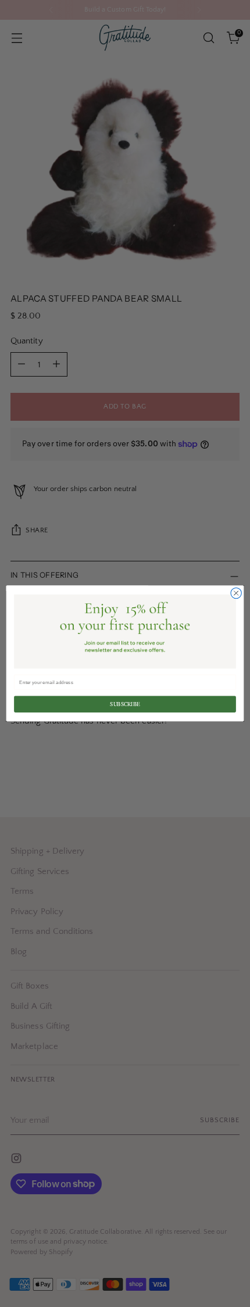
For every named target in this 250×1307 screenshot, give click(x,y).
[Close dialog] (236, 593)
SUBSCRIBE (125, 704)
